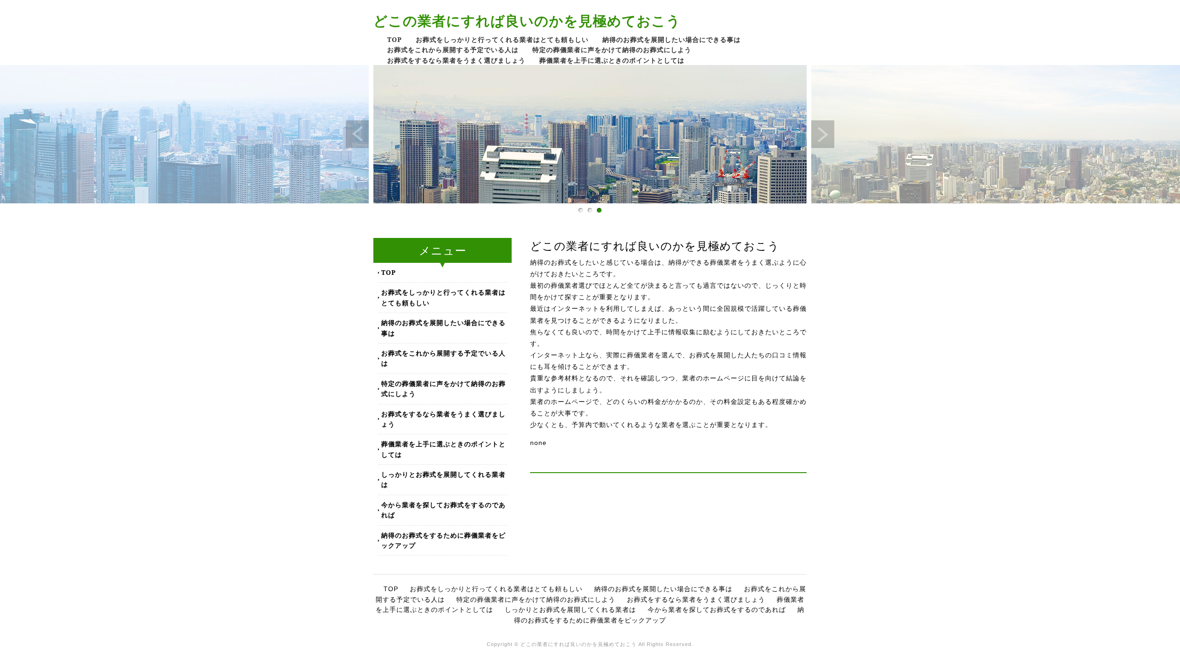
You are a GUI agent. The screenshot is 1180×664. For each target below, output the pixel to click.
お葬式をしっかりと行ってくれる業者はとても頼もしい (502, 39)
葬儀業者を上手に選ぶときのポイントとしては (611, 60)
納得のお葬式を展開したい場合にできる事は (671, 39)
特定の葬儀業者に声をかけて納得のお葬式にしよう (611, 49)
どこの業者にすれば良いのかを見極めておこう (527, 20)
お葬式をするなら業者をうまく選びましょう (456, 60)
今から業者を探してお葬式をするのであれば (443, 509)
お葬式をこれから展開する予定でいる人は (453, 49)
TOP (394, 39)
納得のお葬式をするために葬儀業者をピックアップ (443, 540)
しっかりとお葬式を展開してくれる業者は (443, 479)
